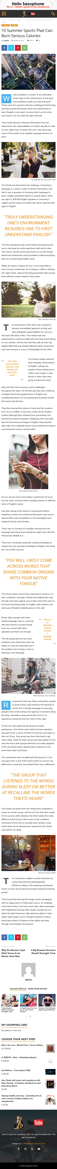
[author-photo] (28, 970)
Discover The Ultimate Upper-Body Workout (46, 1009)
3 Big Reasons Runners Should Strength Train (43, 952)
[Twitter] (11, 48)
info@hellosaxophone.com (34, 1143)
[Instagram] (25, 1149)
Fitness (19, 20)
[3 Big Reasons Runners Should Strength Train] (10, 1000)
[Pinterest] (18, 48)
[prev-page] (26, 1016)
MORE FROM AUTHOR (37, 989)
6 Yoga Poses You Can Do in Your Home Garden (28, 1010)
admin (6, 40)
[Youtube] (39, 1149)
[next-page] (30, 1016)
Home (3, 20)
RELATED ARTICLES (18, 989)
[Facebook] (4, 48)
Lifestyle (11, 20)
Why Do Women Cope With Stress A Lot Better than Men (13, 953)
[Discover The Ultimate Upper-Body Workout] (47, 1000)
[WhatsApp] (24, 48)
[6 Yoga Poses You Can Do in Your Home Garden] (28, 1000)
